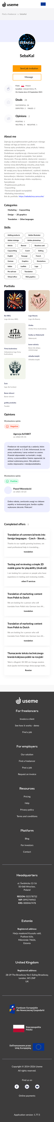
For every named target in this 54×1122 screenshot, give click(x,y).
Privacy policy (27, 810)
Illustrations (41, 261)
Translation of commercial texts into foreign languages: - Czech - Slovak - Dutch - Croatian (26, 537)
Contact (27, 852)
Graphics (25, 261)
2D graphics (21, 215)
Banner (23, 245)
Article (10, 245)
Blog (27, 839)
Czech (27, 251)
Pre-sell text (12, 271)
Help (27, 803)
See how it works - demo (27, 726)
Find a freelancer (9, 14)
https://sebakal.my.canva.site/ (31, 196)
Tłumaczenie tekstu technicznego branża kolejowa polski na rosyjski (25, 655)
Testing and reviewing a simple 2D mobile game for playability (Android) (27, 566)
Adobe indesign (13, 240)
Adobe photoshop (34, 240)
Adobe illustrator (34, 235)
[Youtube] (37, 1086)
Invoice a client (27, 719)
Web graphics (30, 277)
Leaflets (23, 266)
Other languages (27, 219)
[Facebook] (16, 1086)
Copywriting (24, 210)
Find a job (27, 732)
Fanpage (24, 256)
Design (11, 215)
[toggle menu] (49, 4)
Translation (12, 219)
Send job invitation (29, 68)
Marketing (12, 210)
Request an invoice (27, 774)
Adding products (14, 235)
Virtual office (12, 277)
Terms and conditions (27, 816)
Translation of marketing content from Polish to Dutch (24, 596)
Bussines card (40, 245)
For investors (27, 845)
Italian (10, 266)
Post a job (27, 768)
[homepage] (8, 4)
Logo (36, 266)
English (10, 256)
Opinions (21, 116)
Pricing (27, 797)
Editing (40, 251)
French (38, 256)
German (10, 261)
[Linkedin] (27, 1086)
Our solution (27, 754)
